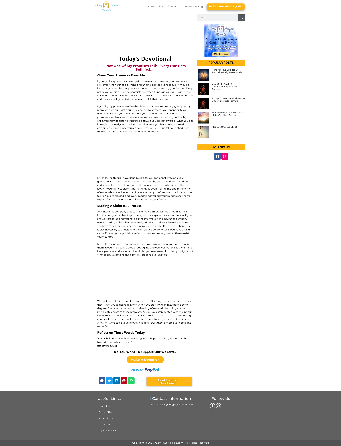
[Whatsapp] (131, 380)
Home (151, 6)
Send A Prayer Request (225, 6)
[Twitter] (109, 380)
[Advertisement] (145, 34)
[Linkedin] (116, 380)
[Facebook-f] (212, 405)
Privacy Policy (106, 418)
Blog (161, 6)
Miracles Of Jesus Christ (224, 127)
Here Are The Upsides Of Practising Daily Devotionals (227, 71)
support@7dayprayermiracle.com (175, 404)
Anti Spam (104, 424)
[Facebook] (102, 380)
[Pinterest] (124, 380)
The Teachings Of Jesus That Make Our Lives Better (227, 113)
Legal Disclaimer (107, 430)
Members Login (195, 6)
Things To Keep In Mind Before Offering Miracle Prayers (228, 99)
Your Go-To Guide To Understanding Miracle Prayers (224, 86)
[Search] (241, 17)
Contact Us (175, 6)
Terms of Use (105, 412)
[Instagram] (224, 156)
